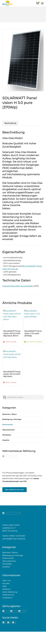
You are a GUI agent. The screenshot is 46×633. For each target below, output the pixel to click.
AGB (4, 586)
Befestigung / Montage (11, 419)
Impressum (7, 598)
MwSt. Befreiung (9, 592)
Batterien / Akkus (9, 414)
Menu (42, 3)
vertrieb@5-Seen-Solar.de (13, 539)
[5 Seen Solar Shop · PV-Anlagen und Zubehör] (7, 3)
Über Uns (6, 580)
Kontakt (6, 583)
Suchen (6, 397)
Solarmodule (7, 425)
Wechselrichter (8, 430)
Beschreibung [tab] (10, 123)
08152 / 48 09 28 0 (17, 536)
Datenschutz (8, 595)
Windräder (6, 435)
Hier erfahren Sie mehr (14, 490)
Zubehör (5, 440)
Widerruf (6, 589)
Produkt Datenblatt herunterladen (17, 286)
